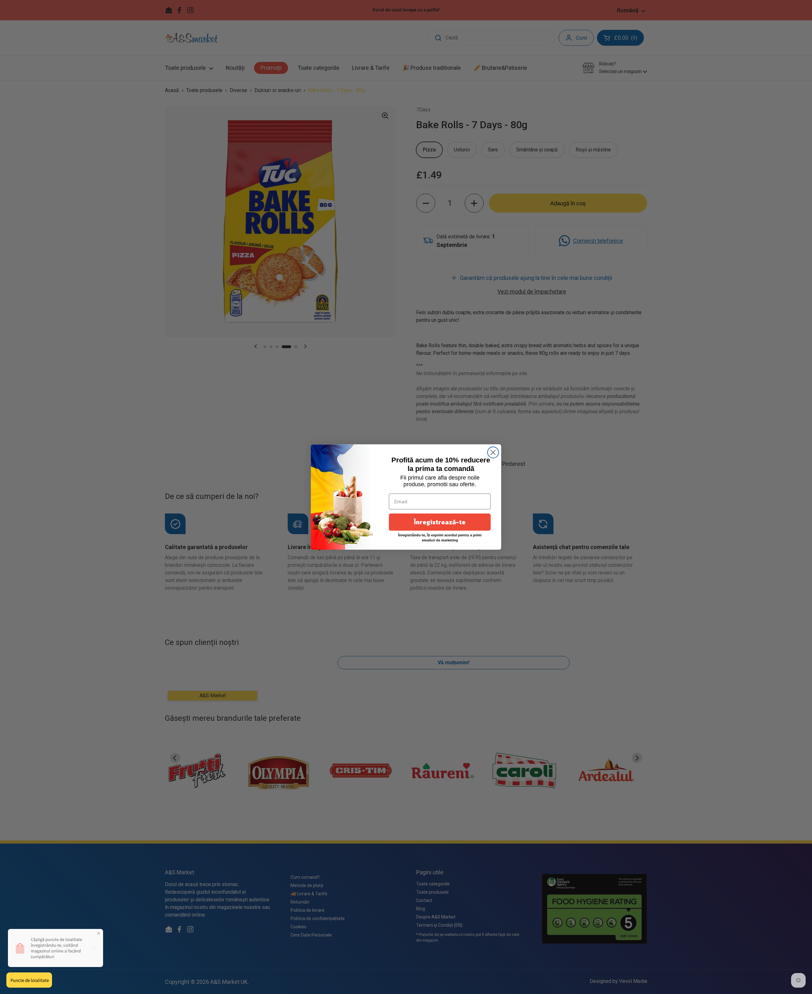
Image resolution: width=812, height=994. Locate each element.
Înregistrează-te (440, 522)
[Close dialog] (493, 452)
